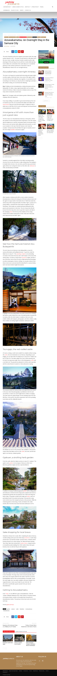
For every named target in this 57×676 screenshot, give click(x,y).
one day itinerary (29, 609)
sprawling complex (20, 254)
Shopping (49, 128)
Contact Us (28, 10)
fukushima (22, 609)
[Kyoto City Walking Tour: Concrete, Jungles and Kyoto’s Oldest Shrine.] (42, 111)
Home (5, 35)
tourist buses (6, 104)
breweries (26, 537)
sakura (28, 496)
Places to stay (15, 10)
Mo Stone (7, 46)
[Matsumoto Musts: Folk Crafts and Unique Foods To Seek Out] (50, 111)
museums (24, 257)
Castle (18, 37)
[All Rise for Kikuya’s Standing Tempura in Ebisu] (42, 126)
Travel (42, 6)
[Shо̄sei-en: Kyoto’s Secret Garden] (19, 638)
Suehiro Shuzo (24, 543)
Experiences (6, 10)
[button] (52, 7)
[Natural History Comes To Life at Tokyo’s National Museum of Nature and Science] (41, 86)
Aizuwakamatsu (6, 610)
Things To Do (43, 37)
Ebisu (40, 128)
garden (11, 463)
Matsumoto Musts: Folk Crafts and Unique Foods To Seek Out (50, 118)
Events (21, 10)
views (11, 211)
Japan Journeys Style (18, 6)
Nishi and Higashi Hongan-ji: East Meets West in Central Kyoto (30, 644)
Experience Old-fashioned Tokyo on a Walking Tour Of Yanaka (10, 626)
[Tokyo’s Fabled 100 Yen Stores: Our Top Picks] (50, 126)
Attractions (35, 6)
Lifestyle (27, 6)
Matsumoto (49, 113)
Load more (46, 100)
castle (6, 354)
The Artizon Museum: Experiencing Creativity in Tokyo (49, 79)
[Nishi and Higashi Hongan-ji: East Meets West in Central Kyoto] (31, 638)
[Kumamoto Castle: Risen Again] (8, 638)
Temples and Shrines (30, 640)
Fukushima (34, 37)
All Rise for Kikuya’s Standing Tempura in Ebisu (40, 133)
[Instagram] (43, 661)
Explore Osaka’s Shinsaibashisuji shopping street (48, 72)
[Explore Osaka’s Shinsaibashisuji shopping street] (41, 72)
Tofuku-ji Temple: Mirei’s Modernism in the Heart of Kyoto (28, 626)
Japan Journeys (10, 604)
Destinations (6, 6)
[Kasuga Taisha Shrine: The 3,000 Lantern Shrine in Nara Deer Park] (41, 94)
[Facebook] (39, 661)
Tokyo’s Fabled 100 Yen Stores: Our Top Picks (50, 131)
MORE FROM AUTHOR (21, 631)
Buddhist (13, 129)
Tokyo (7, 593)
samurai (13, 609)
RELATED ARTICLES (9, 631)
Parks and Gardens (12, 37)
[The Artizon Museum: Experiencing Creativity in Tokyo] (41, 79)
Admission (32, 165)
